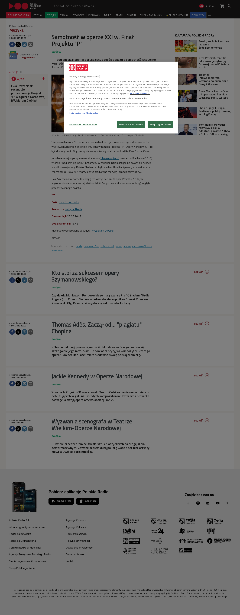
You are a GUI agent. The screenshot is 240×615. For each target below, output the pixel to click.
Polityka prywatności (140, 93)
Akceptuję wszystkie (160, 124)
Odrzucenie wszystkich (131, 124)
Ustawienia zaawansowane (83, 124)
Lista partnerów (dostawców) (83, 113)
